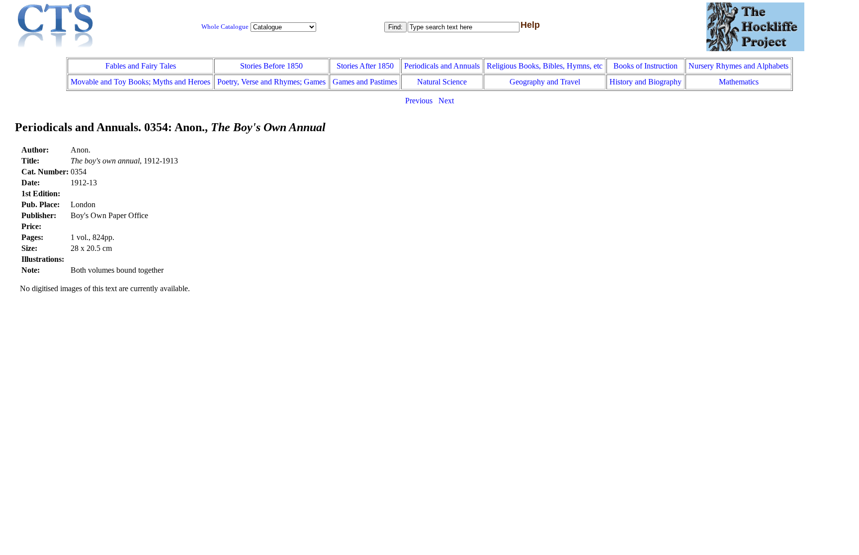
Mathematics (739, 82)
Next (446, 100)
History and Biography (645, 82)
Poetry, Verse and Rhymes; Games (271, 82)
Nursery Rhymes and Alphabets (738, 66)
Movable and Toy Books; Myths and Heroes (140, 82)
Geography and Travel (545, 82)
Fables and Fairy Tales (140, 66)
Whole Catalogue (225, 26)
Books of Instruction (645, 66)
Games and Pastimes (365, 82)
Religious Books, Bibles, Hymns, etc (544, 66)
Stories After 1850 (365, 66)
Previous (418, 100)
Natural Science (442, 82)
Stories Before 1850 (271, 66)
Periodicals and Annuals (442, 66)
